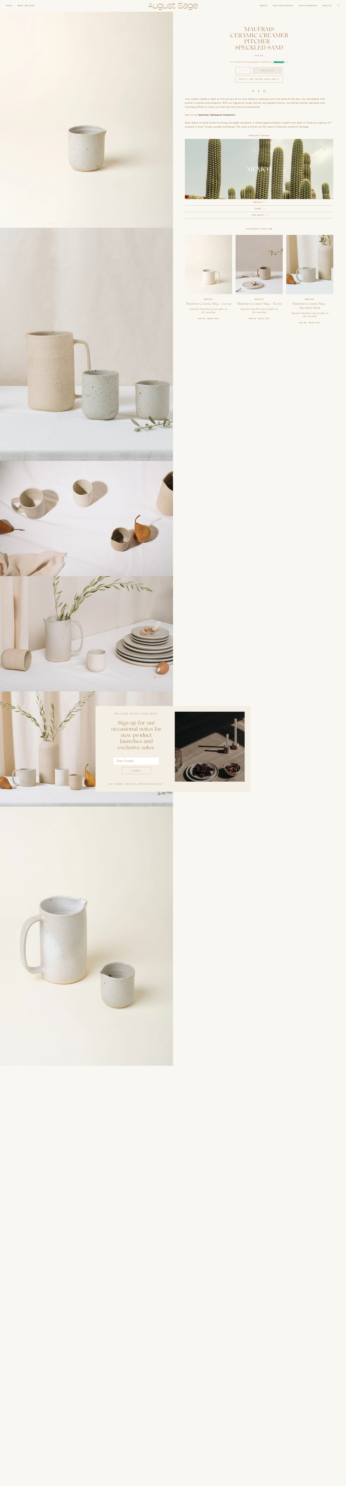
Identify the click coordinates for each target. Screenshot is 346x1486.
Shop (9, 6)
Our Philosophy (283, 6)
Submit (136, 770)
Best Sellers (26, 6)
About (263, 6)
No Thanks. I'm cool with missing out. (136, 784)
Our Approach (308, 6)
